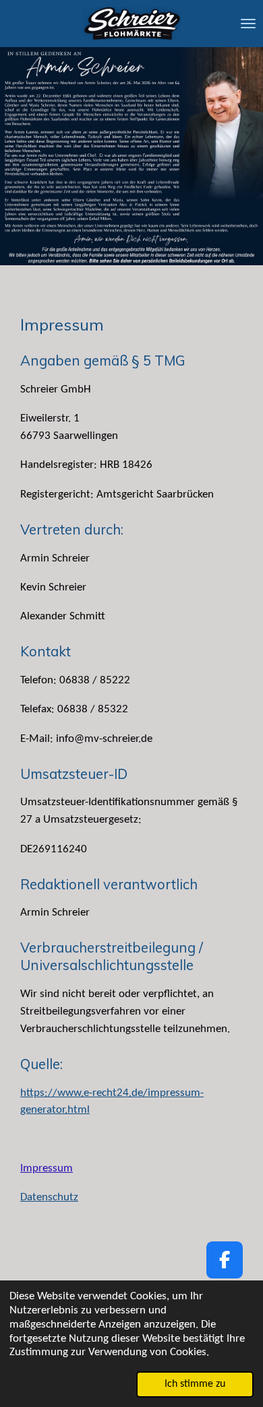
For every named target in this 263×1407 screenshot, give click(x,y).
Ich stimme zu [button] (195, 1384)
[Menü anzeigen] (248, 23)
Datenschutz (49, 1197)
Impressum (46, 1168)
